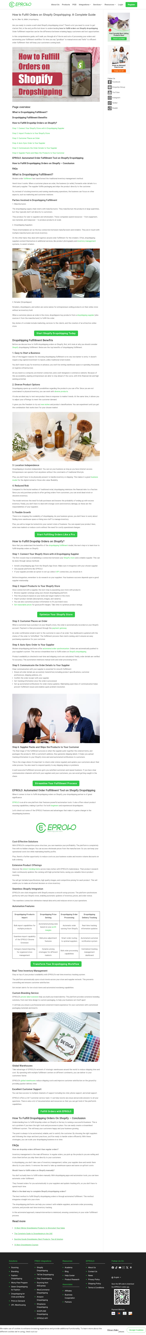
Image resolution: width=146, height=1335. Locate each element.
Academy (68, 1267)
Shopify (15, 347)
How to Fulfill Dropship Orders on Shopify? (34, 123)
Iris (15, 19)
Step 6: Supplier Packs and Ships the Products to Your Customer (38, 153)
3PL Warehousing (18, 1305)
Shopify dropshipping (77, 652)
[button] (116, 1267)
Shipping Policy (94, 1283)
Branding (15, 1271)
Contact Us (92, 1271)
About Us (55, 4)
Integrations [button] (84, 4)
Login (120, 4)
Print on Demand (18, 1301)
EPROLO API (42, 1318)
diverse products (61, 391)
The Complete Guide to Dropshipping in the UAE (33, 1234)
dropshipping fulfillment (58, 545)
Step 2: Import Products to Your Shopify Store (31, 133)
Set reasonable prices (23, 605)
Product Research (72, 1279)
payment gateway (59, 628)
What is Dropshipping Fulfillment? (29, 112)
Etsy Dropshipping (44, 1278)
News (90, 1275)
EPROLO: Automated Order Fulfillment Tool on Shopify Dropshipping (47, 158)
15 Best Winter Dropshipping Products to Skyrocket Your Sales (39, 1228)
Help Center (70, 1275)
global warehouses (28, 1081)
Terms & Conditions (96, 1287)
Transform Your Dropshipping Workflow (56, 964)
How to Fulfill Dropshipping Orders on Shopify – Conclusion (43, 163)
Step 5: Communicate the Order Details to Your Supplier (34, 148)
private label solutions (29, 997)
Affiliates (68, 1290)
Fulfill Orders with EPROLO (56, 1111)
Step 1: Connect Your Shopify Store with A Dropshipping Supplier (38, 128)
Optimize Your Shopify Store (56, 614)
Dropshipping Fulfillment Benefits (29, 117)
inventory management (86, 241)
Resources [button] (109, 4)
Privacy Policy (113, 1330)
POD (74, 4)
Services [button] (97, 4)
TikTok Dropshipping (45, 1274)
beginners (55, 805)
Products (66, 4)
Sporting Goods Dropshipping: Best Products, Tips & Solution (38, 1239)
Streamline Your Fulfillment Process (56, 783)
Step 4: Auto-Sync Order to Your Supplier (28, 143)
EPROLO (15, 802)
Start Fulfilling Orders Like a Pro (56, 534)
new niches (45, 404)
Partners (68, 1302)
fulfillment (28, 178)
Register (131, 4)
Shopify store (69, 558)
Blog (67, 1271)
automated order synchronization (56, 648)
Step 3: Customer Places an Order (26, 138)
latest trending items (31, 869)
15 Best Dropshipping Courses (26, 1245)
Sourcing (14, 1267)
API (57, 572)
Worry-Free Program (19, 1282)
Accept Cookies (136, 1330)
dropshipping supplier (85, 315)
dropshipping (33, 19)
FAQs (15, 168)
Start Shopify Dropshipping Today (56, 333)
